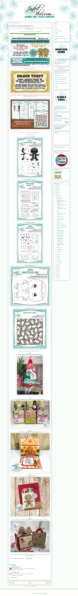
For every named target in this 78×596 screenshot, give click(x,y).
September (59, 249)
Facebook (56, 28)
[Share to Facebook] (30, 558)
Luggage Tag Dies (25, 354)
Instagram (56, 32)
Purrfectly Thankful (60, 218)
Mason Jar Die (31, 475)
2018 (57, 266)
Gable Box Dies (28, 519)
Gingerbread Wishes (37, 354)
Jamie (30, 353)
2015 (57, 271)
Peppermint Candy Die (44, 519)
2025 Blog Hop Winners (58, 36)
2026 (57, 185)
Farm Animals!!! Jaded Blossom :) (60, 214)
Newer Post (11, 582)
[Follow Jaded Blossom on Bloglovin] (59, 127)
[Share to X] (29, 558)
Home (30, 582)
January (58, 262)
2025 (57, 187)
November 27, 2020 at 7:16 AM (17, 575)
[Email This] (26, 558)
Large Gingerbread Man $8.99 (30, 265)
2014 (57, 273)
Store (55, 26)
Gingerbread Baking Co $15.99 (29, 179)
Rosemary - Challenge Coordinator (61, 83)
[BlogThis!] (27, 558)
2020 (57, 195)
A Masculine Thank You (61, 224)
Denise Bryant (14, 572)
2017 (57, 268)
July (57, 252)
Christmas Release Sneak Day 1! (60, 241)
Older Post (48, 582)
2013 (57, 274)
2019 (57, 264)
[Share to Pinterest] (31, 558)
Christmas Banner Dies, (35, 519)
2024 (57, 188)
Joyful (57, 210)
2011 (57, 278)
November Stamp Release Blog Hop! (60, 231)
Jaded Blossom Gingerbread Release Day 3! (61, 201)
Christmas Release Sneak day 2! (60, 239)
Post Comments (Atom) (32, 586)
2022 (57, 192)
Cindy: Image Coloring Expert (60, 79)
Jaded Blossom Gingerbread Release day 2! (61, 204)
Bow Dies (26, 399)
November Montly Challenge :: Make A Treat (60, 244)
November (59, 198)
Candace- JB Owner (58, 73)
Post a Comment (14, 577)
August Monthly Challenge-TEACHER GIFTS (59, 63)
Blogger (45, 593)
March (58, 259)
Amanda (56, 87)
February (59, 261)
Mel (30, 398)
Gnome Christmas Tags (32, 399)
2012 (57, 276)
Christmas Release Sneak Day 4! (60, 233)
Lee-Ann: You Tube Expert (59, 81)
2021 (57, 193)
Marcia (30, 474)
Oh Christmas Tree (60, 216)
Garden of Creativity (58, 30)
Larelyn (29, 518)
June (58, 254)
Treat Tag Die (21, 399)
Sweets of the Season (41, 399)
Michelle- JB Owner (58, 75)
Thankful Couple (59, 222)
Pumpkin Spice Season (60, 225)
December (59, 197)
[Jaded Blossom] (61, 68)
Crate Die (17, 519)
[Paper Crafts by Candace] (61, 166)
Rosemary (30, 430)
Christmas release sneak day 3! (59, 236)
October (58, 247)
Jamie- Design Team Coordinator (60, 77)
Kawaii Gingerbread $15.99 (30, 222)
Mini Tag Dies (31, 354)
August (58, 251)
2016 (57, 269)
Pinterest (56, 34)
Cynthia (55, 85)
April (58, 257)
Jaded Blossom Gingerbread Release (61, 208)
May (58, 256)
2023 (57, 190)
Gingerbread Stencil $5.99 (29, 308)
